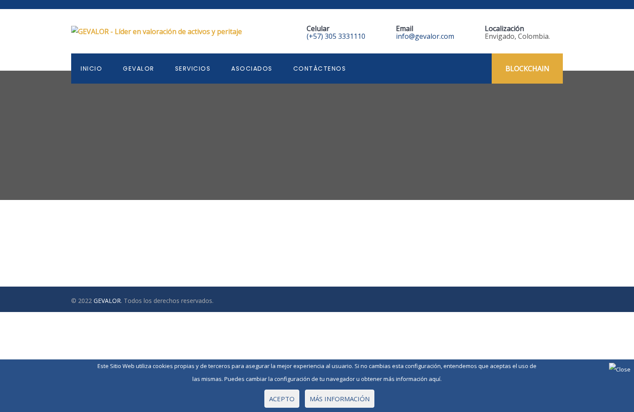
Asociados (252, 68)
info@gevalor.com (425, 36)
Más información (340, 398)
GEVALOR (138, 68)
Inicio (91, 68)
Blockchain (527, 68)
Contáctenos (319, 68)
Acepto (282, 398)
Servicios (193, 68)
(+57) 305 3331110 (336, 36)
